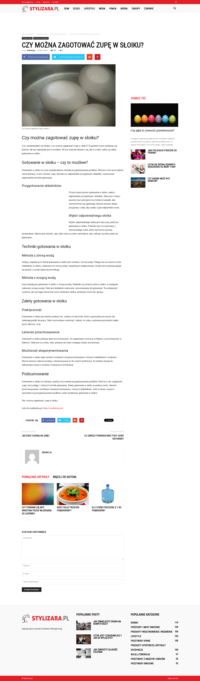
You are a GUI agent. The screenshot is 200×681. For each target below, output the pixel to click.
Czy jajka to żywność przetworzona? (152, 130)
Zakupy (136, 8)
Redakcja (31, 50)
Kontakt (55, 2)
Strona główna (27, 2)
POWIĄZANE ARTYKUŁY (35, 477)
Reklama (46, 2)
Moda (102, 8)
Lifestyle (89, 8)
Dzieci (76, 8)
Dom (66, 8)
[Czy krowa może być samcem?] (138, 182)
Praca (112, 8)
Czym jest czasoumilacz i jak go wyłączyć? (107, 636)
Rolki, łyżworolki (140, 654)
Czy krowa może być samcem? (159, 179)
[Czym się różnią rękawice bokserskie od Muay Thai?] (138, 168)
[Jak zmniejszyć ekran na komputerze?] (83, 625)
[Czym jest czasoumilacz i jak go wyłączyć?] (83, 639)
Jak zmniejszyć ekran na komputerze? (107, 622)
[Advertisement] (100, 23)
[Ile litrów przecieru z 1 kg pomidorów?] (108, 494)
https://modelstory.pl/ (53, 408)
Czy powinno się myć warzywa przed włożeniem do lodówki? (36, 510)
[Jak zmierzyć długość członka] (83, 653)
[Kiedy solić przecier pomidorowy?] (73, 494)
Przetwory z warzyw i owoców (148, 659)
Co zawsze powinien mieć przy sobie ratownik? (104, 437)
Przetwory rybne (140, 640)
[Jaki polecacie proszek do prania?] (138, 154)
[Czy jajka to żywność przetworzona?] (154, 115)
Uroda (124, 8)
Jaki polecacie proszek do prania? (162, 151)
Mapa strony (173, 678)
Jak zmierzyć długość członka (105, 650)
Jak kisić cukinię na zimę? (35, 435)
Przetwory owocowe (142, 663)
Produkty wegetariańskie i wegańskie (151, 631)
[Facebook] (176, 2)
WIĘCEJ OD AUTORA (64, 477)
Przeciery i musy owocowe (145, 627)
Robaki (134, 622)
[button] (174, 8)
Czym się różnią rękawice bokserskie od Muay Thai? (162, 165)
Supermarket (27, 38)
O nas (38, 2)
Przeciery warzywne (41, 38)
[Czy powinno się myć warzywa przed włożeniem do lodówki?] (38, 494)
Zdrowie (149, 8)
